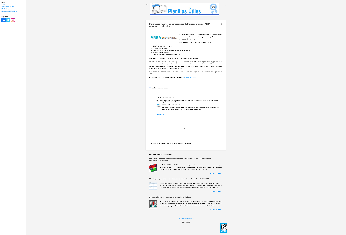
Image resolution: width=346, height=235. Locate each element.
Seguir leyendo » (216, 173)
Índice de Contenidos (8, 10)
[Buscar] (225, 5)
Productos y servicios (8, 6)
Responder (160, 114)
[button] (221, 24)
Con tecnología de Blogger (186, 218)
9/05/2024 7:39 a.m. (177, 105)
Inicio (3, 5)
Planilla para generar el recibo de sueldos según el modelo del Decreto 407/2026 (179, 179)
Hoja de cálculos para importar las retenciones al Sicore (170, 197)
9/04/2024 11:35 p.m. (168, 97)
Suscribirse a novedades (9, 12)
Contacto (4, 8)
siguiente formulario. (190, 77)
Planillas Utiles (166, 105)
